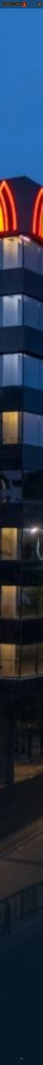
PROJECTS (8, 4)
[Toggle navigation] (39, 4)
